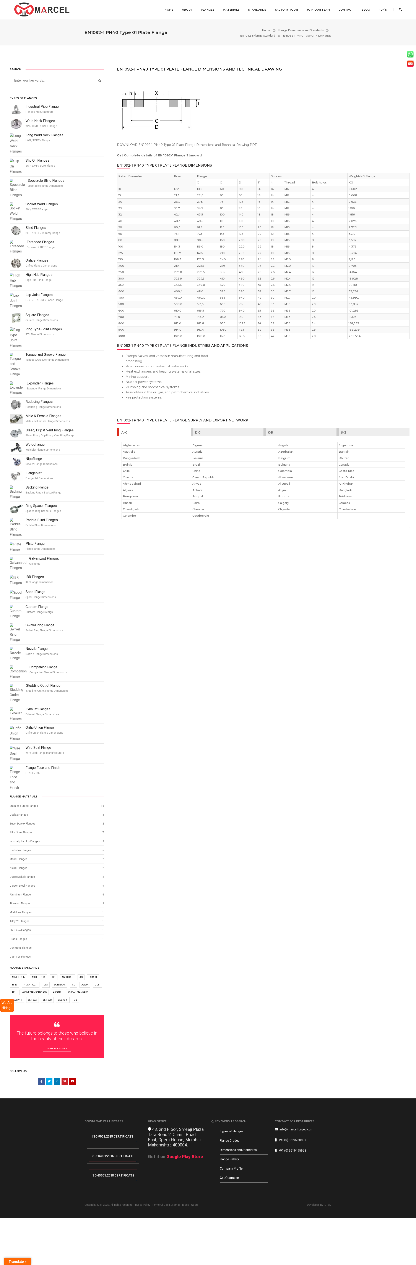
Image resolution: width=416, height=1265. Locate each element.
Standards (257, 9)
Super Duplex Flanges (22, 823)
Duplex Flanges (19, 814)
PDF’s (383, 9)
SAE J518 (63, 1000)
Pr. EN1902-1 (30, 985)
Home (168, 9)
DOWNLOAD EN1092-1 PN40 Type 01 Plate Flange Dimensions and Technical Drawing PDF (187, 145)
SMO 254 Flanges (20, 930)
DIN (53, 977)
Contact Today (57, 1048)
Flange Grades (229, 1140)
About (187, 9)
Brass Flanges (18, 938)
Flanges (207, 9)
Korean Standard (78, 992)
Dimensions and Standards (238, 1150)
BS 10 (14, 985)
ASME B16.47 (18, 977)
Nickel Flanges (18, 868)
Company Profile (231, 1168)
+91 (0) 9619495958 (292, 1150)
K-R (270, 432)
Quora (194, 1204)
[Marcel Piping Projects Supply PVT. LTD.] (42, 9)
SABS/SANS (59, 985)
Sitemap (175, 1204)
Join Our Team (318, 9)
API (13, 992)
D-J (197, 432)
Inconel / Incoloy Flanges (25, 841)
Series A (32, 1000)
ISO (73, 985)
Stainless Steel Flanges (24, 805)
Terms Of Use (160, 1204)
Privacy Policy (142, 1204)
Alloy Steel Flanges (21, 832)
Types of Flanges (231, 1131)
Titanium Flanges (20, 903)
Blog (366, 9)
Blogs (185, 1204)
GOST (97, 985)
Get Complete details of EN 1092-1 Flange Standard (159, 155)
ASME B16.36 (38, 977)
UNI (46, 985)
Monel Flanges (18, 859)
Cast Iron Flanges (20, 956)
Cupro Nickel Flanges (22, 876)
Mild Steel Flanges (21, 912)
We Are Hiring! (7, 1005)
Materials (231, 9)
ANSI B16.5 (67, 977)
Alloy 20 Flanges (19, 921)
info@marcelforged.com (296, 1129)
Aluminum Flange (20, 894)
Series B (47, 1000)
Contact (345, 9)
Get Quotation (229, 1178)
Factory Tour (286, 9)
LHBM (328, 1204)
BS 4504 (93, 977)
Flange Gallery (229, 1159)
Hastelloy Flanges (20, 850)
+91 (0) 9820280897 (292, 1140)
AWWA (84, 985)
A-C (124, 432)
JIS (81, 977)
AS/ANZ (57, 992)
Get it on (175, 1156)
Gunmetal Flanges (21, 947)
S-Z (343, 432)
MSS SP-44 (17, 1000)
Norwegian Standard (34, 992)
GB (75, 1000)
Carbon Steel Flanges (22, 885)
